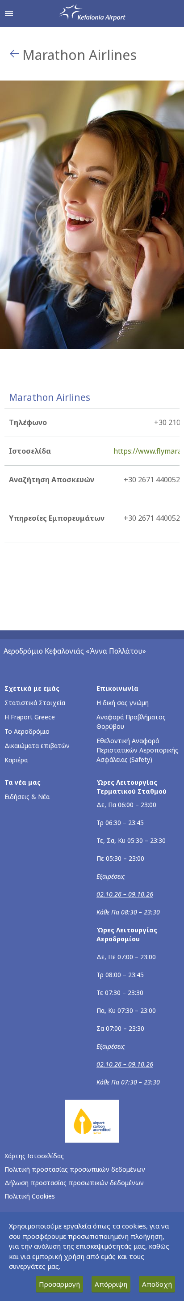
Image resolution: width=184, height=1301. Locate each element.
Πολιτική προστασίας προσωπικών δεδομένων (74, 1169)
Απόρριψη (111, 1284)
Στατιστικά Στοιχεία (34, 702)
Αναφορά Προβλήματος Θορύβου (131, 722)
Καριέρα (16, 760)
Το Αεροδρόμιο (27, 731)
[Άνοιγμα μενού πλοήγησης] (9, 13)
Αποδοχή (157, 1284)
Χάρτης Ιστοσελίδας (34, 1156)
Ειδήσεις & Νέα (27, 796)
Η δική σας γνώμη (122, 702)
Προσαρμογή (59, 1284)
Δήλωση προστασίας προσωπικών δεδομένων (74, 1182)
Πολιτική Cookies (29, 1196)
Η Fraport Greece (29, 717)
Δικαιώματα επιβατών (37, 745)
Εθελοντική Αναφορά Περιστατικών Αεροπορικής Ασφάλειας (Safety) (137, 750)
